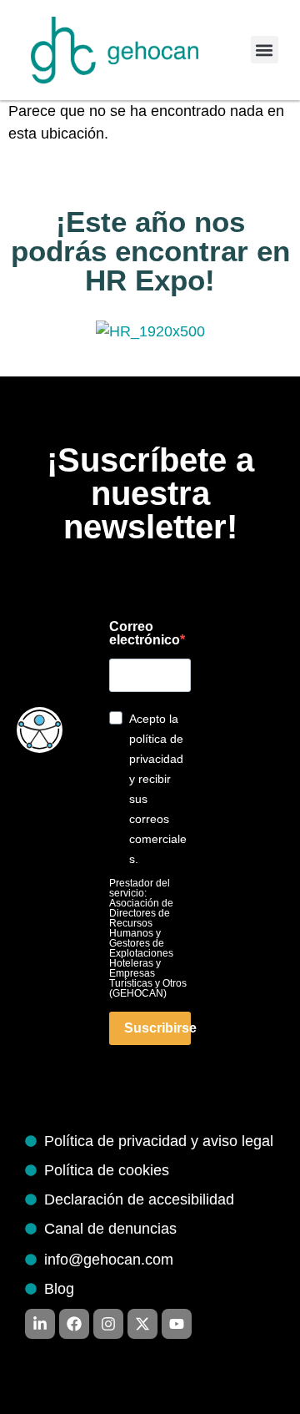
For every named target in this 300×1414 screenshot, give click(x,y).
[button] (264, 49)
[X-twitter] (143, 1324)
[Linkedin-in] (40, 1324)
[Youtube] (177, 1324)
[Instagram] (108, 1324)
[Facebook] (74, 1324)
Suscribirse (157, 1028)
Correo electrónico (144, 633)
